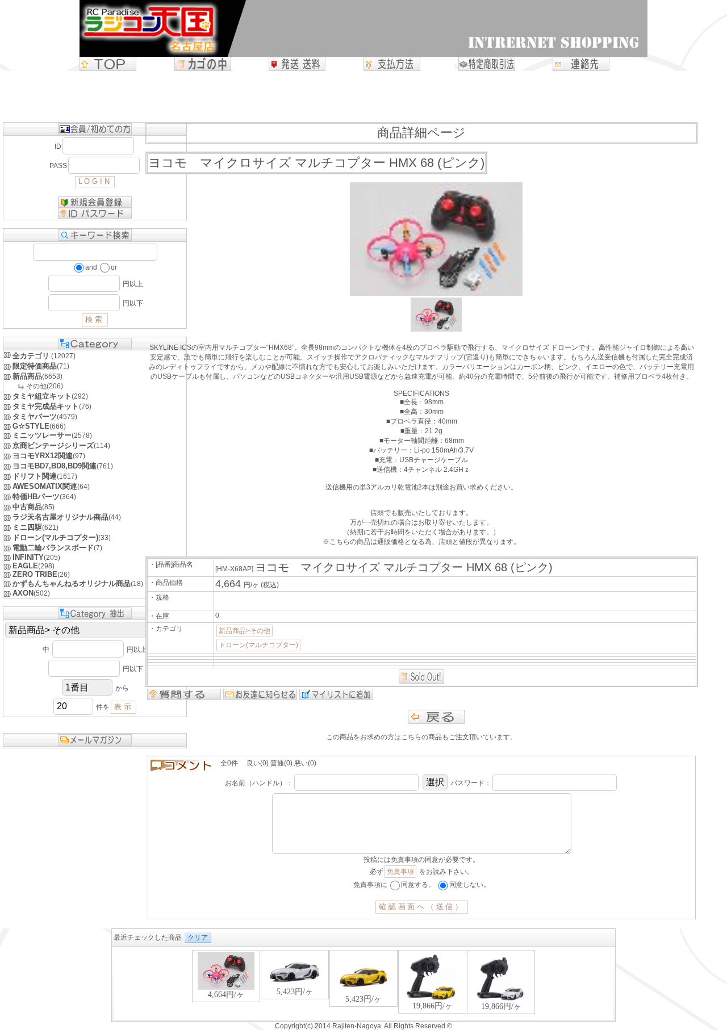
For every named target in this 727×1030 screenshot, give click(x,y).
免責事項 (400, 872)
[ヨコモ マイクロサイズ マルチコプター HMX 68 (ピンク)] (436, 329)
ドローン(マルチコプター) (258, 645)
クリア (197, 937)
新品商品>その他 (244, 631)
